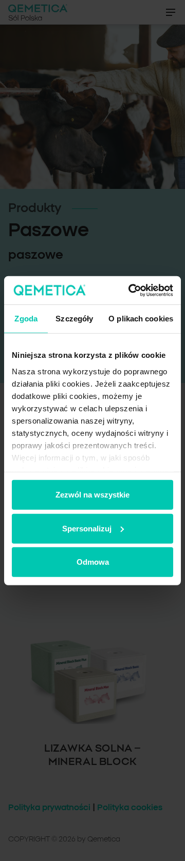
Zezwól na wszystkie (92, 494)
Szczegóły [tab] (74, 318)
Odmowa (93, 562)
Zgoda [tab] (26, 318)
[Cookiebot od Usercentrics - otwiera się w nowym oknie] (130, 290)
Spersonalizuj (87, 528)
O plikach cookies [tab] (140, 318)
